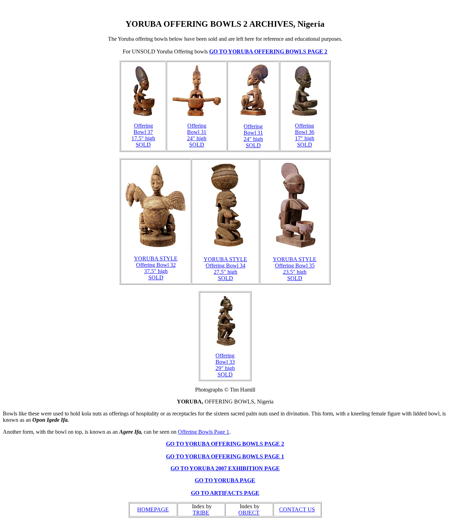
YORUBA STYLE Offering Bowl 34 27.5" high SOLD (225, 268)
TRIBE (201, 513)
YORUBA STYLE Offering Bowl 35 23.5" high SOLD (294, 268)
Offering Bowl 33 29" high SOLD (225, 365)
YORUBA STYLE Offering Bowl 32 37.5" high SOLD (156, 268)
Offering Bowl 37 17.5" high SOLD (143, 135)
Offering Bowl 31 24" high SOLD (196, 135)
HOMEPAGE (153, 509)
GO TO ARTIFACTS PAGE (225, 493)
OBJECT (248, 513)
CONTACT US (297, 509)
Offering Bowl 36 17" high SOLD (304, 135)
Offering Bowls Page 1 (203, 432)
